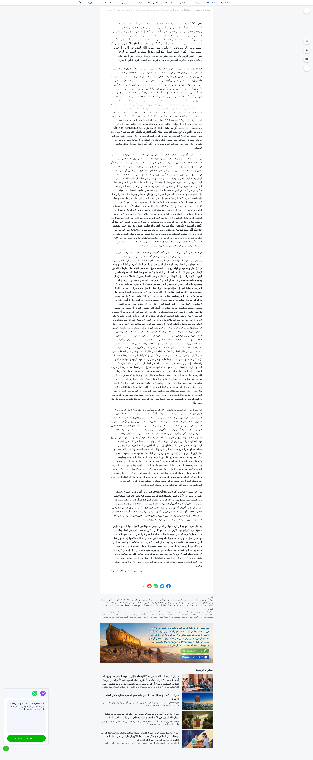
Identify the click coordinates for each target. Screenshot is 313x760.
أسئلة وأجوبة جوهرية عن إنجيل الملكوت (196, 10)
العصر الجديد (106, 2)
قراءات (171, 2)
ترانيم (182, 2)
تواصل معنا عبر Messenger (26, 738)
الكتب (212, 2)
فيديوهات (197, 2)
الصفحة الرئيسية (228, 2)
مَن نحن (89, 2)
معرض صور (122, 2)
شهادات (139, 2)
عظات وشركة (154, 2)
